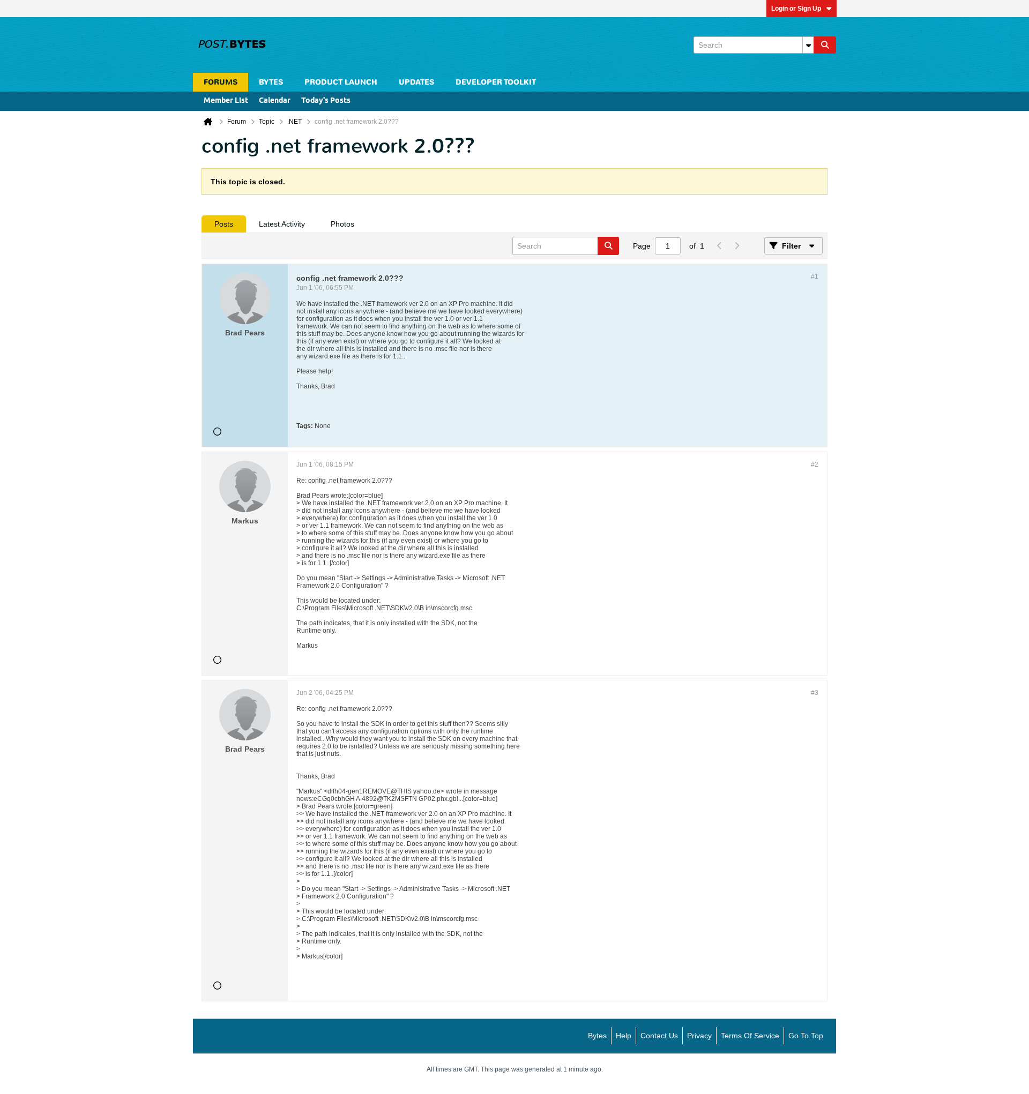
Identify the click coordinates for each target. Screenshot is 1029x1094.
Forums (220, 82)
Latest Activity (282, 224)
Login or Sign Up (796, 8)
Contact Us (659, 1035)
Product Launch (340, 82)
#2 (814, 464)
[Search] (825, 45)
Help (623, 1035)
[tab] (224, 224)
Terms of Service (750, 1035)
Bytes (597, 1035)
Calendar (274, 101)
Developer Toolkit (496, 82)
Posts (223, 224)
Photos (342, 224)
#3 (814, 692)
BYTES (271, 82)
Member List (226, 101)
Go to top (805, 1035)
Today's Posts (326, 101)
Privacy (699, 1035)
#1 (814, 276)
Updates (416, 82)
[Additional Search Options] (808, 45)
